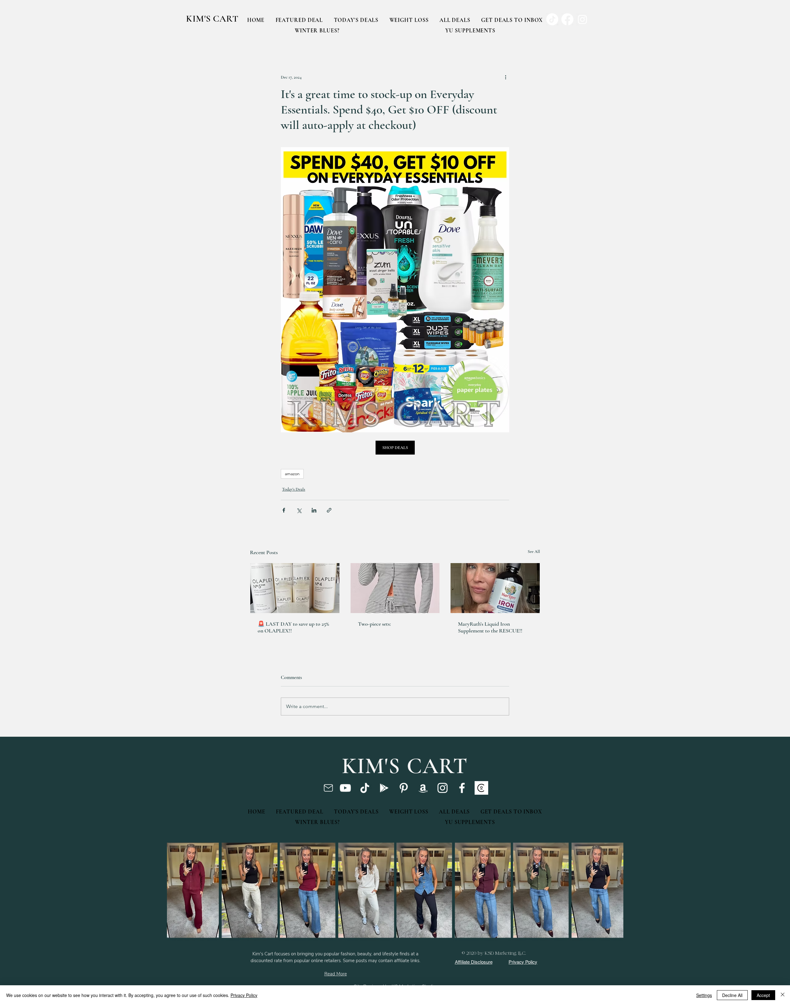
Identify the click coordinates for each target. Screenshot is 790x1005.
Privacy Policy (244, 995)
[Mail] (328, 788)
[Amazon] (423, 788)
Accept (763, 995)
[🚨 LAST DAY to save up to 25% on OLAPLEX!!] (294, 588)
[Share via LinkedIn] (314, 510)
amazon (292, 473)
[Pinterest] (403, 788)
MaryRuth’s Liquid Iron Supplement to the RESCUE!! (490, 627)
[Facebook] (462, 788)
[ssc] (481, 788)
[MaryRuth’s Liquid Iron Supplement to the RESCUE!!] (495, 588)
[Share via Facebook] (284, 510)
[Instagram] (442, 788)
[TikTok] (365, 788)
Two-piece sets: (374, 623)
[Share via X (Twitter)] (299, 510)
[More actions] (505, 77)
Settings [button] (704, 995)
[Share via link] (329, 510)
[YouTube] (345, 788)
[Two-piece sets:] (395, 588)
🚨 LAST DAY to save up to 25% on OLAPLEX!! (293, 627)
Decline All (732, 995)
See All (534, 551)
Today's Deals (293, 489)
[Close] (782, 995)
